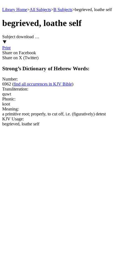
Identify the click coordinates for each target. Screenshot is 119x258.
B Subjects (62, 9)
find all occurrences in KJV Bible (43, 84)
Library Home (14, 9)
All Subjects (40, 9)
